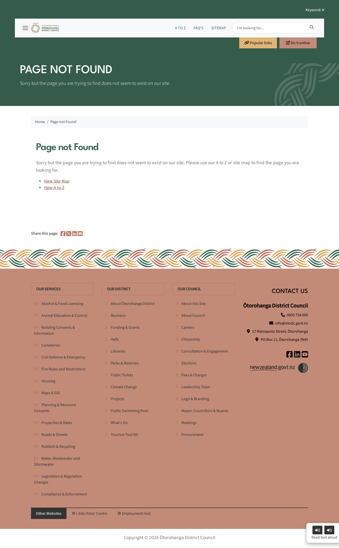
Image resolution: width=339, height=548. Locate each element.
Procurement (192, 434)
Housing (48, 381)
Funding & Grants (125, 327)
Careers (187, 327)
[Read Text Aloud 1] (317, 530)
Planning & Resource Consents (55, 408)
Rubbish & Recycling (58, 446)
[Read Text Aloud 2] (329, 530)
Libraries (118, 351)
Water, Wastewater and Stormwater (57, 461)
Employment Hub (136, 513)
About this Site (193, 303)
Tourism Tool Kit (124, 434)
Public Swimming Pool (129, 411)
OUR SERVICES (48, 289)
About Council (193, 315)
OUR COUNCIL (189, 289)
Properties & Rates (56, 422)
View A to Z (54, 188)
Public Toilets (122, 375)
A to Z (180, 28)
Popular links (260, 43)
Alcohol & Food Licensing (62, 303)
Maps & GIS (50, 393)
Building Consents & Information (54, 330)
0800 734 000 (297, 315)
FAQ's (198, 28)
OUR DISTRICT (119, 289)
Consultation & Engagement (204, 351)
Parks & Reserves (125, 363)
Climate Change (124, 387)
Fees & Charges (194, 375)
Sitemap (218, 28)
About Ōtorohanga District (133, 303)
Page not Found (63, 122)
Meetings (189, 422)
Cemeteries (50, 345)
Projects (117, 399)
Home (40, 122)
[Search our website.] (311, 27)
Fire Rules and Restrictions (63, 369)
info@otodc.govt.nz (291, 323)
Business (118, 315)
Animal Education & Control (64, 315)
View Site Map (56, 181)
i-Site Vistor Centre (91, 513)
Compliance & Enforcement (64, 494)
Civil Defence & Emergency (63, 357)
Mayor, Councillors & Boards (204, 411)
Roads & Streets (54, 434)
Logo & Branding (195, 399)
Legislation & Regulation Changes (58, 479)
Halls (115, 339)
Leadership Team (195, 387)
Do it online (300, 43)
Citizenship (190, 339)
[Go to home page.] (45, 28)
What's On (119, 422)
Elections (189, 363)
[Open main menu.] (25, 28)
